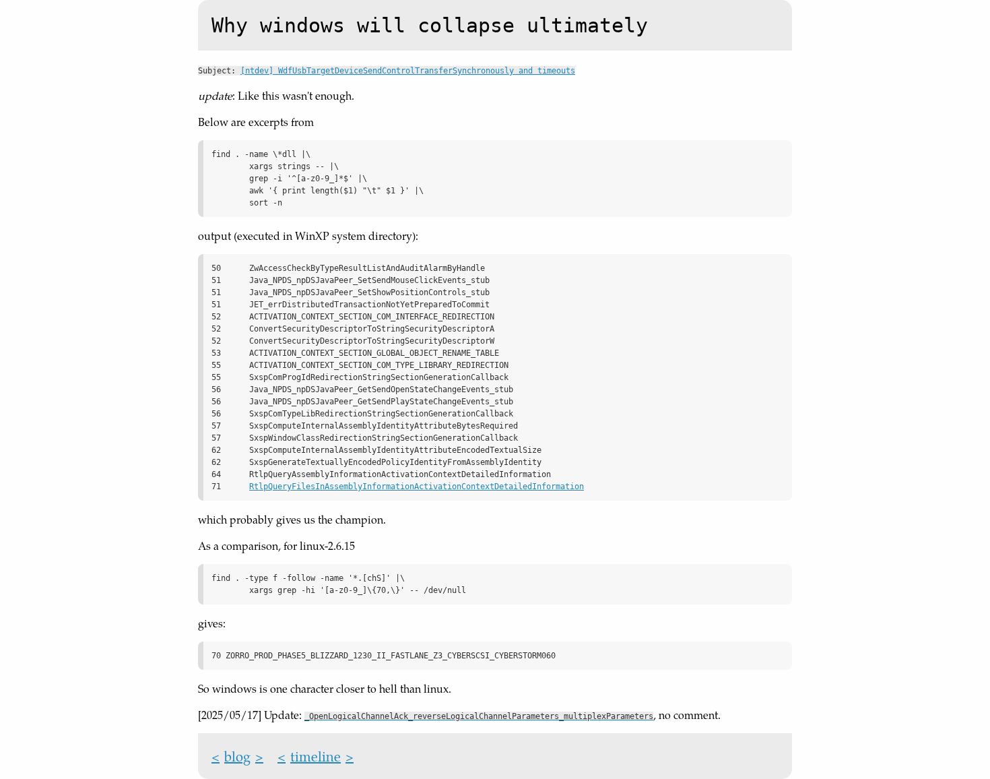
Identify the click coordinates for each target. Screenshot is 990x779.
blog (237, 756)
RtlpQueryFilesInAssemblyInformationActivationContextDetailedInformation (416, 486)
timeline (315, 756)
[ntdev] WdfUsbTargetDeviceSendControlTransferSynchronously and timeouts (407, 70)
